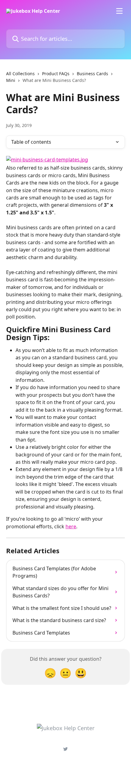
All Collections (20, 73)
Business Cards (92, 73)
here (71, 526)
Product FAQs (55, 73)
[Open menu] (119, 11)
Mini (10, 80)
